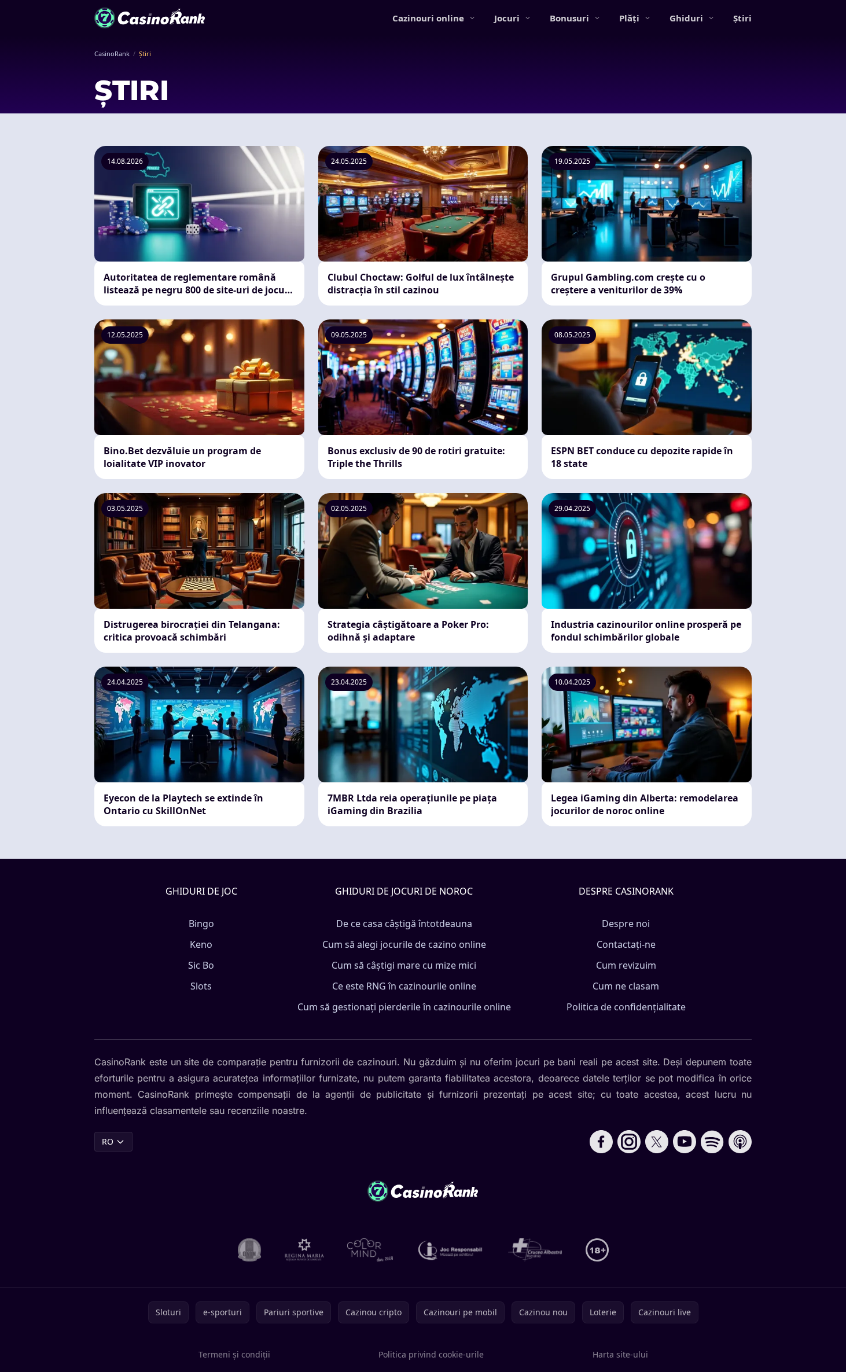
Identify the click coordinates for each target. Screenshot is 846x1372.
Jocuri (507, 18)
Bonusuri (569, 18)
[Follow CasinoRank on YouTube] (684, 1141)
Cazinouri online (428, 18)
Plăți (629, 18)
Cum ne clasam (626, 986)
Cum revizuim (626, 965)
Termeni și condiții (234, 1354)
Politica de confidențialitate (626, 1007)
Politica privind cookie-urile (431, 1354)
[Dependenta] (535, 1249)
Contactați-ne (626, 944)
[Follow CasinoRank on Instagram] (629, 1141)
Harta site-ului (620, 1354)
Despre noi (626, 923)
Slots (201, 986)
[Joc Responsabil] (451, 1249)
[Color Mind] (370, 1249)
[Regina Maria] (304, 1249)
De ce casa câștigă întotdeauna (404, 923)
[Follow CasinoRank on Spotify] (712, 1141)
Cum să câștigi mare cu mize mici (404, 965)
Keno (201, 944)
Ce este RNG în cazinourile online (404, 986)
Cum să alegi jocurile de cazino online (404, 944)
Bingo (201, 923)
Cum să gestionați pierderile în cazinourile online (404, 1007)
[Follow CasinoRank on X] (656, 1141)
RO (107, 1141)
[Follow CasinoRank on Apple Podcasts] (740, 1141)
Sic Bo (201, 965)
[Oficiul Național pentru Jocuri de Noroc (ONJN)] (250, 1249)
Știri (742, 18)
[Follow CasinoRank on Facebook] (601, 1141)
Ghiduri (686, 18)
